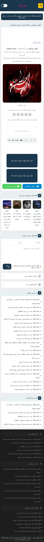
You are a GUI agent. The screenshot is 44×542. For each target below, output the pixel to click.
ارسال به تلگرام (31, 186)
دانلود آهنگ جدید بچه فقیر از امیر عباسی (27, 323)
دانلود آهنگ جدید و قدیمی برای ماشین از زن (28, 513)
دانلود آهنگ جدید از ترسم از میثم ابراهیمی (26, 331)
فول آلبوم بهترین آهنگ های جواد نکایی (30, 527)
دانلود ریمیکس (36, 42)
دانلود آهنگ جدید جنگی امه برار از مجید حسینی (25, 385)
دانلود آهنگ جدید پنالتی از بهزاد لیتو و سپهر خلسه (24, 370)
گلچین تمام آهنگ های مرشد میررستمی (29, 517)
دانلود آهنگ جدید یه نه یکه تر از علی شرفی (26, 381)
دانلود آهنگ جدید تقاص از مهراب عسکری (27, 315)
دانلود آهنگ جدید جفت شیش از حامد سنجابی (26, 366)
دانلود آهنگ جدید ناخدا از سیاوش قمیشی (27, 389)
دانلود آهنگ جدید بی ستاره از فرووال (28, 335)
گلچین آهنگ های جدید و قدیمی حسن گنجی (28, 524)
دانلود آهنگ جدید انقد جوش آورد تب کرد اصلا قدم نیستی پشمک (22, 375)
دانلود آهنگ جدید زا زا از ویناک (30, 350)
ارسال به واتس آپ (11, 186)
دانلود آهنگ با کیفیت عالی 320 (20, 161)
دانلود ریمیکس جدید (30, 276)
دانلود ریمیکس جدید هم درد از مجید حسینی (28, 480)
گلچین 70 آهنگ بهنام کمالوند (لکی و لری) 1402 (27, 531)
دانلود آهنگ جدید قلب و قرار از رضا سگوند (26, 327)
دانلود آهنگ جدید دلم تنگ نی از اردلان (28, 338)
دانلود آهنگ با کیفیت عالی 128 (20, 176)
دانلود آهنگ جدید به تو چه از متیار (29, 362)
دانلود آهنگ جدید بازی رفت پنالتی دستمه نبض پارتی (24, 307)
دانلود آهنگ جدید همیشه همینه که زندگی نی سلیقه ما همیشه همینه (23, 301)
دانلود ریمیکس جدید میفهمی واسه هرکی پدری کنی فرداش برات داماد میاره (22, 485)
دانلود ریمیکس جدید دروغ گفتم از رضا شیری (28, 476)
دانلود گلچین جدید (31, 284)
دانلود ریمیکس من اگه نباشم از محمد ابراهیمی (25, 25)
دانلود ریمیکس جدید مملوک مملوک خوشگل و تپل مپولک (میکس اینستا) (22, 344)
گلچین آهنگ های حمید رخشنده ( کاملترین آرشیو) (27, 520)
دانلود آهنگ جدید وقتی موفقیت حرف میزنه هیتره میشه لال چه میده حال (21, 356)
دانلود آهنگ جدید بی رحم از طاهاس (29, 311)
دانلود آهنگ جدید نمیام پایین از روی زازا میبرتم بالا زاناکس (22, 319)
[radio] (30, 114)
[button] (40, 5)
